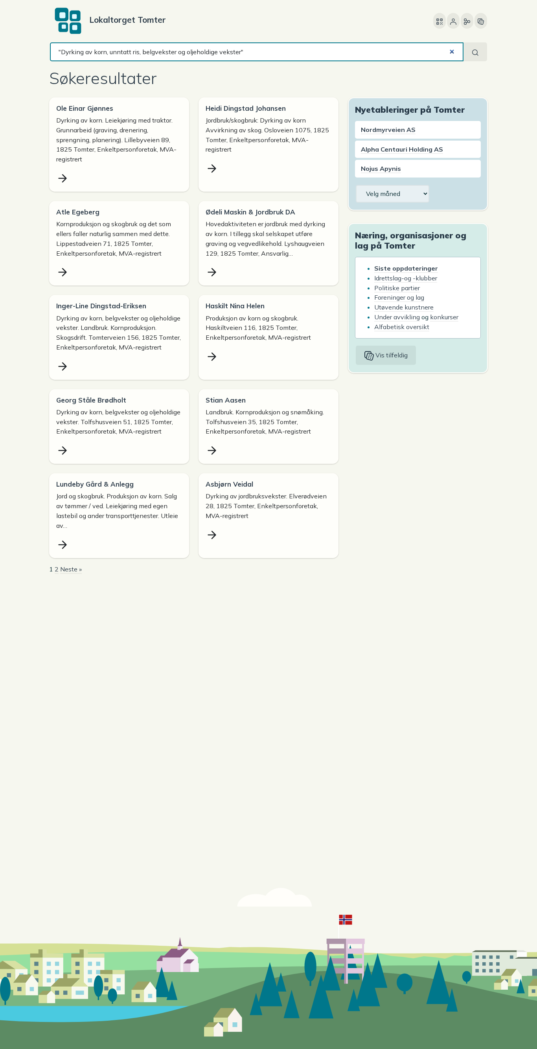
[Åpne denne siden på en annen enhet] (439, 21)
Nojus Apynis (381, 168)
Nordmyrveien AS (388, 130)
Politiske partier (397, 288)
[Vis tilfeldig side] (480, 21)
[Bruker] (453, 21)
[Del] (467, 21)
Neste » (71, 569)
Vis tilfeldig (391, 355)
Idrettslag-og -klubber (405, 278)
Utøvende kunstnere (404, 307)
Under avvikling (397, 317)
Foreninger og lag (399, 297)
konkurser (444, 317)
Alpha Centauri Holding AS (402, 149)
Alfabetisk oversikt (401, 327)
